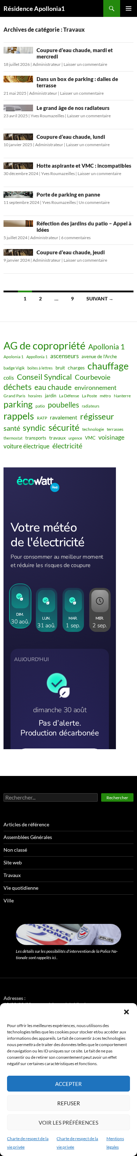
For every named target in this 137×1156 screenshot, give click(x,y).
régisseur (97, 416)
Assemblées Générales (28, 837)
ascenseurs (64, 356)
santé (12, 428)
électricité (67, 446)
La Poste (89, 395)
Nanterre (122, 395)
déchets (18, 387)
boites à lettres (40, 368)
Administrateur (47, 64)
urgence (75, 438)
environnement (95, 387)
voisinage (111, 437)
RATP (42, 418)
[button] (126, 1011)
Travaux (12, 875)
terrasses (115, 429)
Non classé (15, 850)
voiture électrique (27, 446)
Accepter (68, 1084)
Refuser (68, 1103)
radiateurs (90, 406)
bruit (60, 368)
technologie (93, 429)
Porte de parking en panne (68, 194)
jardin (50, 395)
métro (105, 395)
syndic (34, 428)
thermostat (13, 438)
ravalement (63, 417)
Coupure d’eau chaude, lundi (71, 136)
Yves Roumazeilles (47, 115)
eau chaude (53, 387)
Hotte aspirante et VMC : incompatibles (84, 165)
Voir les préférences (68, 1122)
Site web (13, 862)
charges (76, 368)
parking (18, 404)
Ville (9, 900)
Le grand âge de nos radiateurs (73, 108)
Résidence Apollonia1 (34, 8)
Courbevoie (92, 377)
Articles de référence (26, 824)
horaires (35, 395)
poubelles (63, 404)
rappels (19, 416)
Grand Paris (14, 395)
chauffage (108, 366)
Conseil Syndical (44, 376)
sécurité (63, 427)
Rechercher (117, 797)
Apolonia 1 (14, 356)
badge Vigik (14, 368)
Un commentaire (94, 202)
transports (35, 438)
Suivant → (99, 299)
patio (40, 406)
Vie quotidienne (21, 888)
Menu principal (128, 8)
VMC (90, 438)
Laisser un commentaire (85, 64)
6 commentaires (76, 237)
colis (9, 377)
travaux (57, 438)
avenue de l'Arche (99, 356)
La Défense (69, 395)
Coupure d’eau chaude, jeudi (71, 252)
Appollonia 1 (36, 356)
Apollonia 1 (106, 346)
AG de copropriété (44, 345)
